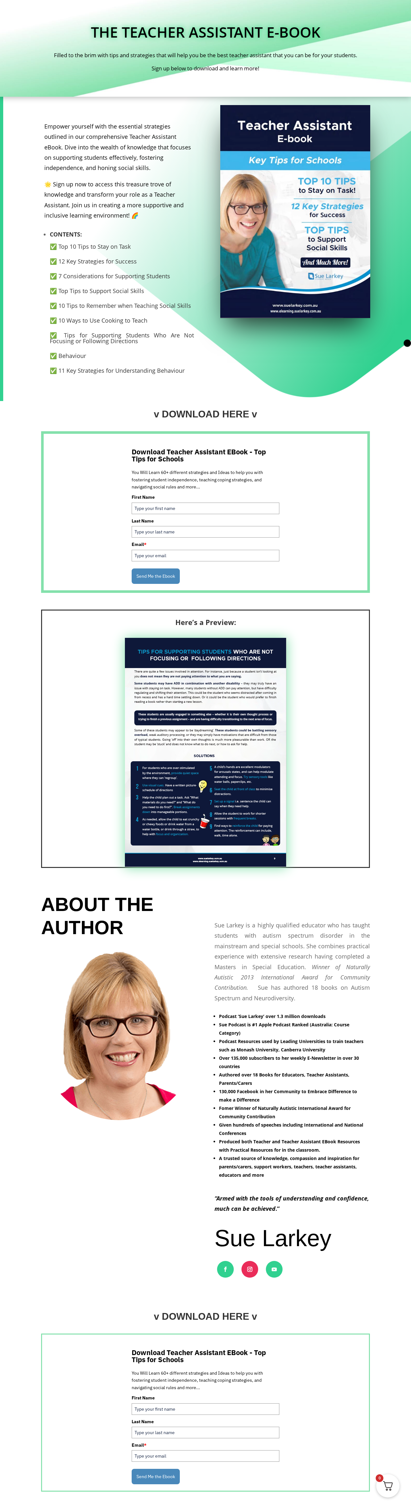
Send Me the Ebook (155, 576)
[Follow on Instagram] (249, 1269)
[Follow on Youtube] (274, 1269)
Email (139, 544)
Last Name (143, 521)
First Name (143, 497)
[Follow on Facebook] (225, 1269)
